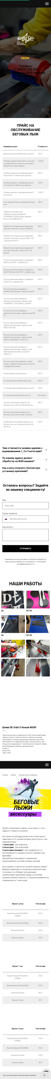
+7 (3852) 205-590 (25, 553)
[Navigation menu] (47, 4)
